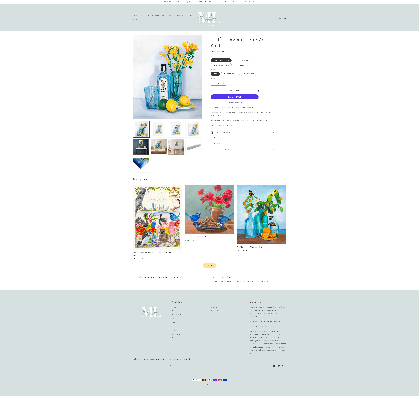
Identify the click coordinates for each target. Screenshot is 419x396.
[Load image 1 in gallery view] (141, 129)
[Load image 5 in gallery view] (141, 147)
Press (174, 338)
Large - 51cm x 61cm (221, 65)
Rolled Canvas (248, 74)
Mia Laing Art (206, 384)
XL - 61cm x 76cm (242, 65)
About (174, 307)
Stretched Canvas (230, 74)
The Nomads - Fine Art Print (249, 247)
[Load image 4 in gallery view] (193, 129)
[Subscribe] (169, 365)
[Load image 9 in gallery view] (141, 164)
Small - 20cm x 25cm (221, 60)
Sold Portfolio (177, 315)
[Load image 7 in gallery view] (176, 147)
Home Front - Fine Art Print (197, 237)
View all (209, 265)
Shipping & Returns (218, 307)
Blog (173, 322)
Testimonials (176, 334)
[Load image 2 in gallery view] (159, 129)
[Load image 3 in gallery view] (176, 129)
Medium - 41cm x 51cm (244, 60)
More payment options (234, 102)
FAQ (173, 319)
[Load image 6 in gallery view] (159, 147)
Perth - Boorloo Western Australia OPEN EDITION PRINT (155, 254)
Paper (215, 74)
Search (174, 330)
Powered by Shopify (215, 384)
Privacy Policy (216, 311)
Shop (174, 311)
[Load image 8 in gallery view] (193, 147)
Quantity (213, 78)
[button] (150, 15)
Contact (175, 326)
